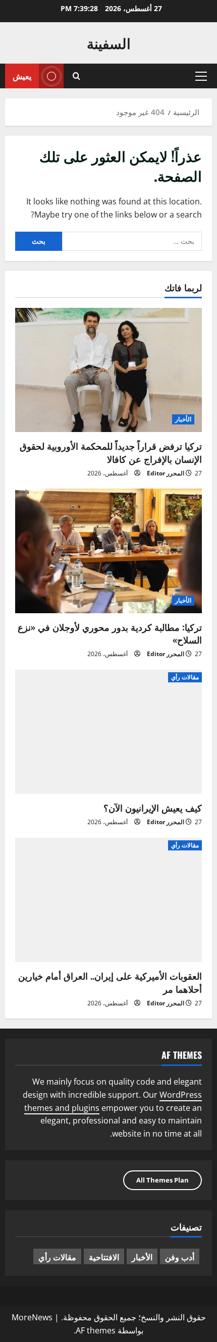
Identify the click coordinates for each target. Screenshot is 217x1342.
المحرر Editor (165, 473)
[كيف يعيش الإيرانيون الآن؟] (108, 732)
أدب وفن (179, 1257)
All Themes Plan (162, 1180)
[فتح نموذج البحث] (76, 76)
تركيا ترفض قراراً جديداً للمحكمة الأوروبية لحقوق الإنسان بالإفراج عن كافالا (111, 452)
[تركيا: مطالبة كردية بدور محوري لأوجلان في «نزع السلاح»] (108, 551)
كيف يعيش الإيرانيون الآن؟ (152, 807)
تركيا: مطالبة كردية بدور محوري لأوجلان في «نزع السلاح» (110, 633)
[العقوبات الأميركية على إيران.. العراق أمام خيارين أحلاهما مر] (108, 900)
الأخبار (183, 419)
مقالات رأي (185, 677)
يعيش (22, 76)
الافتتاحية (104, 1257)
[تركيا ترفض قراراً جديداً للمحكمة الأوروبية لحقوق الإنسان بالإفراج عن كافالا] (108, 370)
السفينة (109, 42)
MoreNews (32, 1317)
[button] (201, 76)
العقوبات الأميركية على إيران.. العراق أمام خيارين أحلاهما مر (110, 982)
